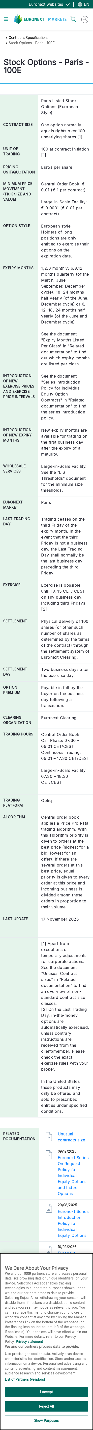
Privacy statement (29, 1342)
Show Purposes (46, 1421)
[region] (46, 1341)
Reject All (46, 1406)
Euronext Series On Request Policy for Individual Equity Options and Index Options (73, 1175)
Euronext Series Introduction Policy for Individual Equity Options (73, 1223)
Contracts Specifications (28, 37)
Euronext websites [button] (46, 4)
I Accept (46, 1392)
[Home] (40, 19)
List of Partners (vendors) (25, 1379)
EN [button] (86, 4)
